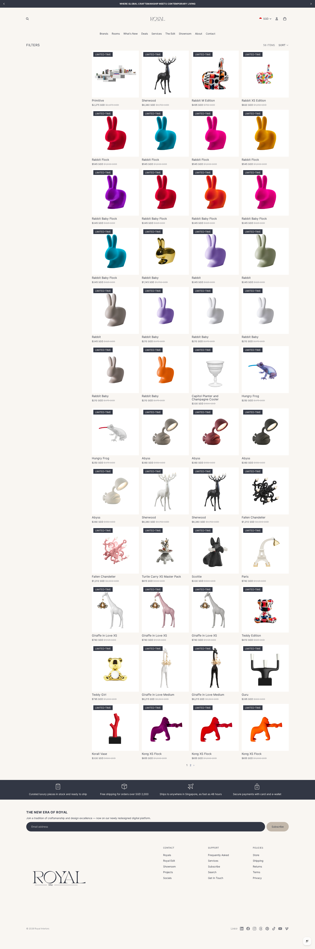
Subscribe (278, 826)
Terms (256, 872)
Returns (257, 866)
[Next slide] (183, 74)
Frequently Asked (218, 855)
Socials (167, 877)
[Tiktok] (274, 928)
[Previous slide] (147, 74)
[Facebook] (248, 928)
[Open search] (27, 19)
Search (212, 872)
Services (213, 860)
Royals (167, 855)
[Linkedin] (242, 928)
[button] (284, 45)
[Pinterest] (267, 928)
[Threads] (261, 928)
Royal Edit (169, 860)
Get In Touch (215, 877)
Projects (168, 872)
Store (256, 855)
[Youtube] (280, 928)
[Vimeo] (286, 928)
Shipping (258, 860)
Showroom (169, 866)
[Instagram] (254, 928)
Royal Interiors (42, 928)
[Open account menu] (277, 19)
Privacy (257, 877)
